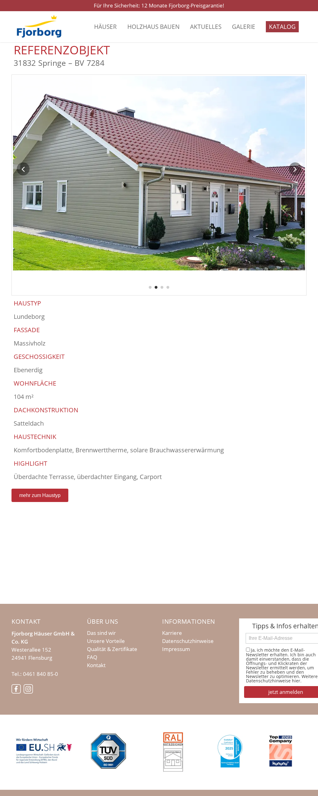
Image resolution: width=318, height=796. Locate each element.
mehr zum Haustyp (40, 495)
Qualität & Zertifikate (112, 649)
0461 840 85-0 (40, 673)
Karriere (172, 633)
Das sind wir (101, 633)
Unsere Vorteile (106, 641)
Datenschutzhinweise (188, 641)
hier (296, 681)
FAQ (92, 657)
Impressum (176, 649)
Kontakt (96, 665)
